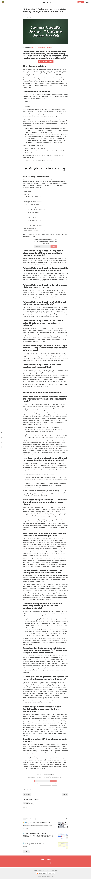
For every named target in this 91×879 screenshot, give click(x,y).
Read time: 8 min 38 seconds (29, 844)
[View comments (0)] (27, 17)
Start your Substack (42, 873)
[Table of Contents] (1, 439)
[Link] (21, 55)
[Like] (24, 17)
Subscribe (80, 2)
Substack (39, 876)
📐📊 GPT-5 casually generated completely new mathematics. (36, 823)
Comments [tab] (26, 803)
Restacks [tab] (31, 803)
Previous (28, 794)
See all (25, 851)
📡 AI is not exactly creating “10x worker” (34, 833)
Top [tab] (24, 818)
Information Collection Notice (45, 785)
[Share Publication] (76, 2)
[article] (45, 826)
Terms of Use (51, 783)
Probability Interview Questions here (41, 47)
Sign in (87, 2)
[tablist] (28, 803)
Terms (48, 870)
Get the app (51, 873)
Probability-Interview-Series (30, 7)
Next (64, 794)
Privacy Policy (54, 785)
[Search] (73, 2)
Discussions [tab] (32, 818)
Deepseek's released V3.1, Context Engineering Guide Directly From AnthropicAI (37, 826)
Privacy (44, 870)
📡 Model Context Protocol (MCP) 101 (33, 843)
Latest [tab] (27, 818)
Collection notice (53, 870)
